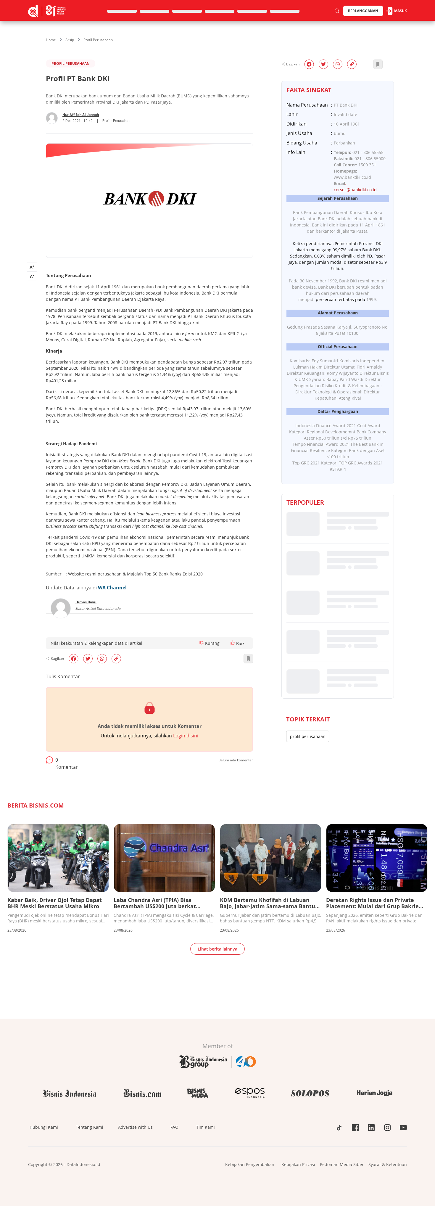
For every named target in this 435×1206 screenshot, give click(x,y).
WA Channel (112, 587)
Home (51, 39)
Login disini (185, 735)
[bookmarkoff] (248, 658)
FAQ (174, 1127)
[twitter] (88, 658)
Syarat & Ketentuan (387, 1164)
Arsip (69, 39)
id (375, 189)
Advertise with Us (135, 1127)
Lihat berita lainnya (217, 949)
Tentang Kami (89, 1127)
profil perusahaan (308, 736)
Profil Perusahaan (98, 39)
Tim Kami (205, 1127)
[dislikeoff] (201, 643)
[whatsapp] (102, 658)
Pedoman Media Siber (342, 1164)
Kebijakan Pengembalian (249, 1164)
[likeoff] (232, 642)
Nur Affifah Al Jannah (80, 115)
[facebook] (73, 658)
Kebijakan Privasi (298, 1164)
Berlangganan (363, 10)
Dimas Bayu (85, 601)
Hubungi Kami (44, 1127)
